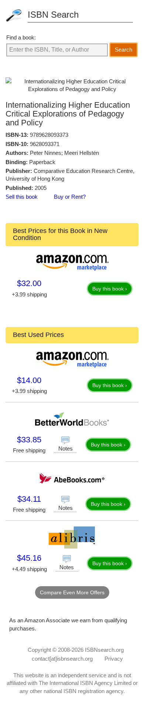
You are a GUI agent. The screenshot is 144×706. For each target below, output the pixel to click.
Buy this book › (109, 289)
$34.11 (29, 499)
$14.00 (29, 380)
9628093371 (44, 144)
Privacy (113, 658)
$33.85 (29, 439)
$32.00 (29, 283)
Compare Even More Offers (72, 592)
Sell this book (22, 197)
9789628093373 (49, 135)
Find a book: (21, 37)
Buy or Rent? (70, 197)
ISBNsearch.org (104, 650)
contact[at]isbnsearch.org (62, 658)
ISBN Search (53, 15)
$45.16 (29, 558)
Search (123, 49)
